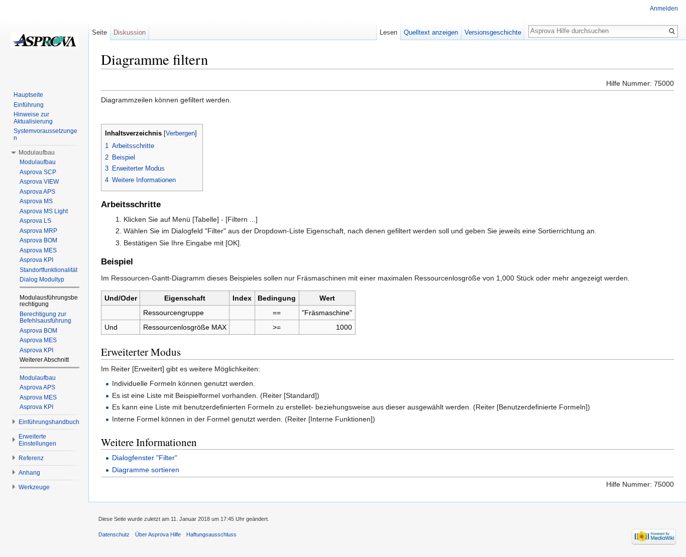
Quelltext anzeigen (431, 32)
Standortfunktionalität (48, 269)
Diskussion (129, 32)
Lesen (388, 32)
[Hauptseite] (44, 40)
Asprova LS (35, 220)
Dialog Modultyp (42, 279)
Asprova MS (36, 201)
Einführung (29, 104)
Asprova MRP (38, 230)
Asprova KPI (36, 259)
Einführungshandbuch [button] (49, 422)
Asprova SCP (38, 172)
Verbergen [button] (180, 133)
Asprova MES (38, 250)
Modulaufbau (38, 162)
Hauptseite (28, 94)
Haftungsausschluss (211, 534)
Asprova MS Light (44, 211)
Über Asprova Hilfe (158, 534)
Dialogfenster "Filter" (144, 458)
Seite (99, 32)
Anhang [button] (29, 472)
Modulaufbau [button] (37, 152)
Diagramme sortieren (145, 470)
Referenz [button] (31, 458)
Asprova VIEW (39, 181)
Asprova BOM (38, 240)
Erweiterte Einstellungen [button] (37, 440)
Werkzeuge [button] (34, 487)
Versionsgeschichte (493, 32)
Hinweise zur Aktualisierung (33, 118)
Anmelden (664, 8)
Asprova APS (37, 191)
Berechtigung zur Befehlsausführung (45, 318)
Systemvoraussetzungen (45, 134)
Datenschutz (114, 534)
